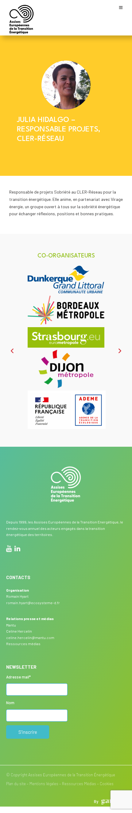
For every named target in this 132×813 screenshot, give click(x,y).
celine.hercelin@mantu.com (30, 637)
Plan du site (16, 783)
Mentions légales (43, 783)
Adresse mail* (18, 676)
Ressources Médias (79, 783)
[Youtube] (9, 549)
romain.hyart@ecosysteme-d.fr (33, 603)
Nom (10, 702)
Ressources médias (23, 643)
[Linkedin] (17, 549)
